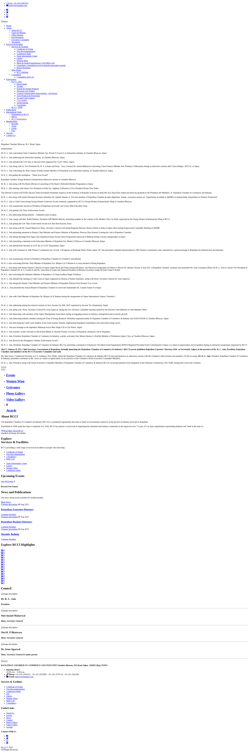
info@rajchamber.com (17, 5)
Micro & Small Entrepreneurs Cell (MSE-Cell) (36, 63)
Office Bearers (17, 35)
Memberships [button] (11, 121)
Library (20, 58)
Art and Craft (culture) (26, 98)
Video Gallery (12, 725)
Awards (9, 133)
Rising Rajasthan (23, 68)
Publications (11, 110)
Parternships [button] (11, 79)
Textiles (20, 86)
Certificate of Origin (25, 49)
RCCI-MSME (22, 72)
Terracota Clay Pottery (26, 91)
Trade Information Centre (27, 56)
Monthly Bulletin (10, 534)
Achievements (22, 103)
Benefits (14, 124)
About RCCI (16, 30)
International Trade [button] (14, 112)
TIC (8, 694)
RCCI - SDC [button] (16, 82)
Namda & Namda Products (28, 89)
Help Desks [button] (16, 70)
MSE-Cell (10, 459)
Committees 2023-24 (25, 77)
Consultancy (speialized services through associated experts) (41, 65)
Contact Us (10, 135)
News (8, 718)
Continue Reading (8, 514)
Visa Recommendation (26, 51)
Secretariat (15, 42)
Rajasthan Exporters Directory (17, 509)
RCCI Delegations (19, 119)
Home (8, 26)
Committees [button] (16, 75)
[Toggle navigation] (2, 140)
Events (9, 715)
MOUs (14, 117)
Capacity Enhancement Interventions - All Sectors (37, 93)
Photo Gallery (12, 722)
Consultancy (11, 457)
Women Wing (22, 61)
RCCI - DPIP (17, 107)
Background (22, 84)
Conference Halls (24, 54)
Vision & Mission (18, 33)
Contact (9, 720)
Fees (13, 131)
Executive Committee (20, 40)
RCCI (3, 747)
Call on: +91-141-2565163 (17, 3)
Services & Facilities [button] (14, 44)
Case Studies (22, 100)
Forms (14, 128)
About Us (10, 713)
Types (13, 126)
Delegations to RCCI (20, 114)
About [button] (8, 28)
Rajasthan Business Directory (16, 521)
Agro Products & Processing (28, 96)
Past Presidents (17, 37)
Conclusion (21, 105)
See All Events (8, 481)
